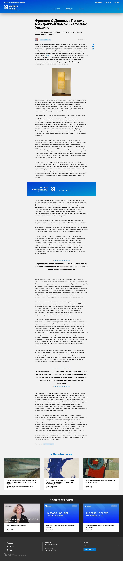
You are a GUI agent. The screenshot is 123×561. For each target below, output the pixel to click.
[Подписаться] (64, 190)
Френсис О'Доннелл (45, 39)
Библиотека (98, 2)
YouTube (116, 2)
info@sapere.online (51, 544)
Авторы (69, 9)
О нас (81, 9)
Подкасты (108, 2)
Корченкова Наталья (49, 444)
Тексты (56, 9)
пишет (48, 55)
